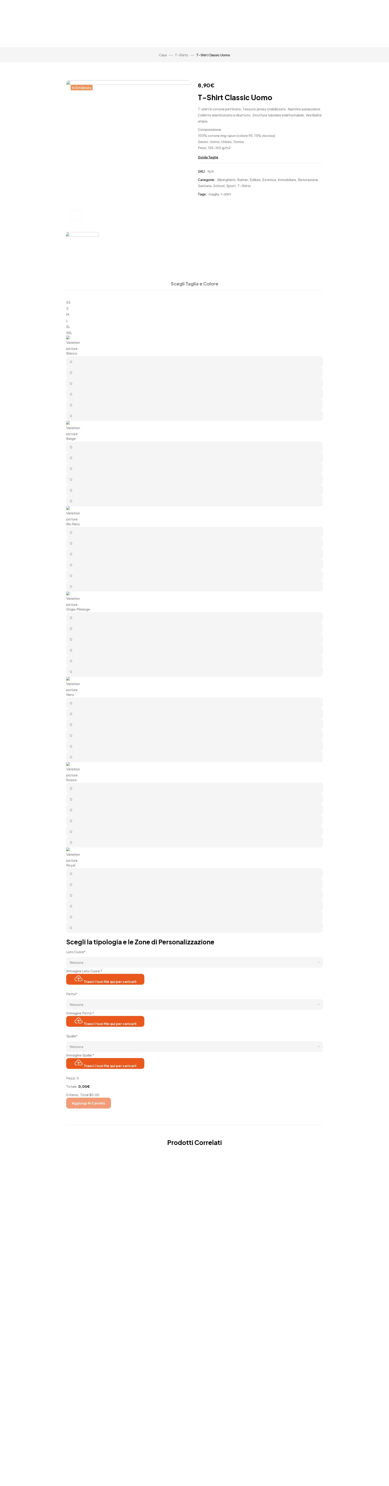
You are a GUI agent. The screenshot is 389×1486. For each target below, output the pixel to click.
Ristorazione (308, 179)
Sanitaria (204, 185)
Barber (242, 179)
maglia (214, 194)
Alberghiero (226, 179)
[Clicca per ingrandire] (76, 215)
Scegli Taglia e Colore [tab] (194, 283)
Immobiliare (287, 179)
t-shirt (226, 194)
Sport (231, 185)
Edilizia (255, 179)
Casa (163, 55)
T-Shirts (181, 55)
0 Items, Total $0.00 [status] (82, 1094)
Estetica (269, 179)
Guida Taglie (208, 157)
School (218, 185)
